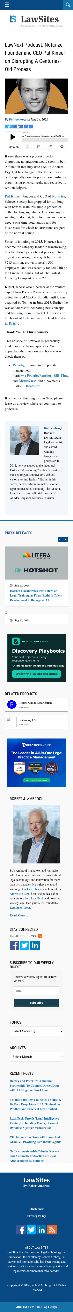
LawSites (33, 889)
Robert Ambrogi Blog (36, 21)
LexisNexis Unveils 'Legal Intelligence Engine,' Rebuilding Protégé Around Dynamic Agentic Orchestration (34, 1123)
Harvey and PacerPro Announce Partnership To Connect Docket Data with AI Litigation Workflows (34, 1085)
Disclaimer (37, 1209)
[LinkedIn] (35, 945)
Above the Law (19, 893)
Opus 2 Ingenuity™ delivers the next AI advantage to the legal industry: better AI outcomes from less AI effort (36, 565)
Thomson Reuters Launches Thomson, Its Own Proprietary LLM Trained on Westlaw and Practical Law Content (35, 1104)
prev (60, 539)
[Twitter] (24, 945)
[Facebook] (14, 945)
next (65, 539)
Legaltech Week (20, 907)
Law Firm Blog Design (36, 1307)
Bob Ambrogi (17, 119)
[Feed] (52, 1229)
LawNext (37, 898)
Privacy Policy (36, 1216)
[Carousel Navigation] (36, 539)
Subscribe (36, 1002)
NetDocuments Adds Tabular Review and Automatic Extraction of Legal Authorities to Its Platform (34, 1156)
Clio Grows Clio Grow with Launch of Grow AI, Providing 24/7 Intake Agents (35, 1139)
